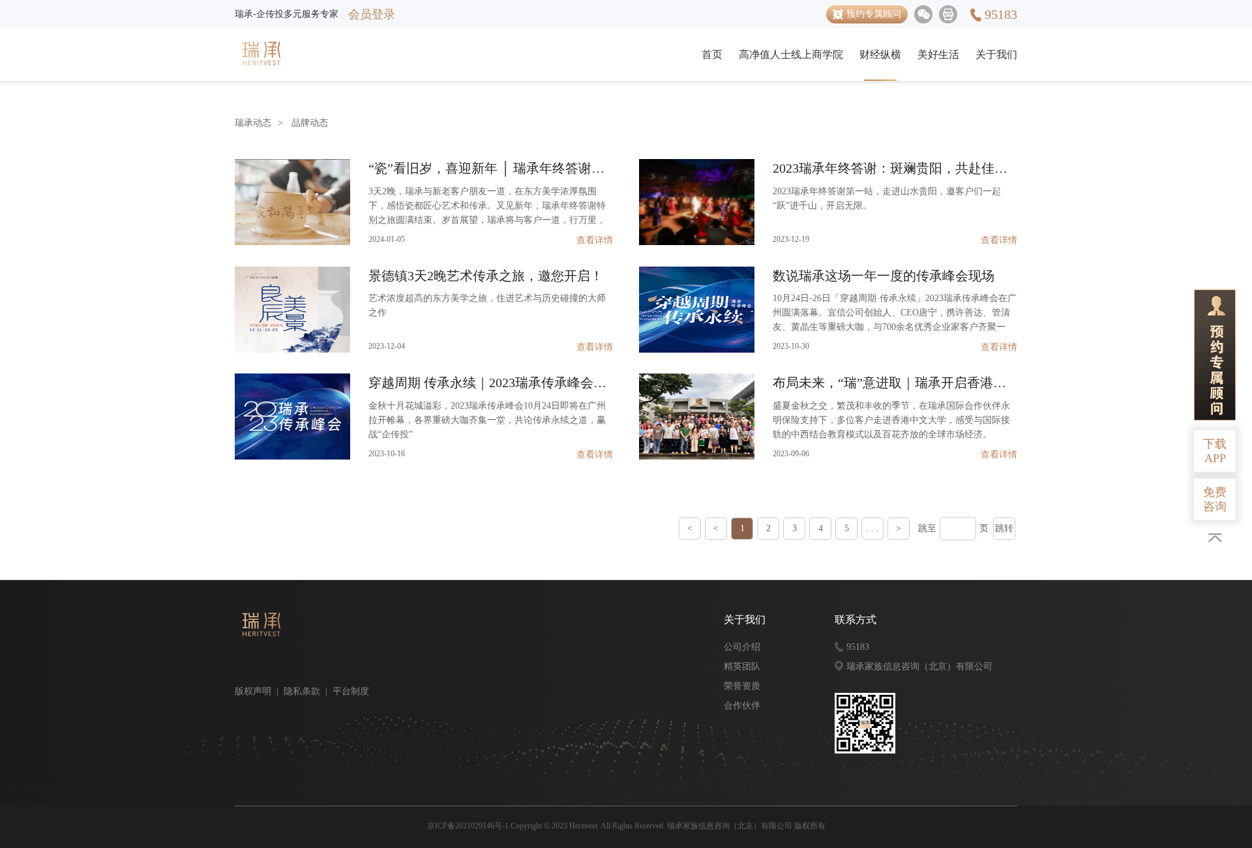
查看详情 (594, 240)
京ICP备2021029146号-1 (468, 825)
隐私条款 (302, 691)
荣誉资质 (742, 686)
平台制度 (351, 691)
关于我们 (996, 54)
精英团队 (742, 666)
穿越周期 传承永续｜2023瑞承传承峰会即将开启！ (490, 382)
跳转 (1004, 528)
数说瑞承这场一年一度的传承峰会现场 (883, 276)
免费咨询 (1215, 499)
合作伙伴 (742, 705)
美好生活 (938, 54)
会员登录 (371, 14)
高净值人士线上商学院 (791, 54)
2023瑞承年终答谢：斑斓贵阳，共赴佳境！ (895, 168)
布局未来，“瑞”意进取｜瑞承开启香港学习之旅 (895, 382)
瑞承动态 (253, 123)
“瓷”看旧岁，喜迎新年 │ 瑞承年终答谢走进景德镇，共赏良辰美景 (490, 168)
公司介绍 (742, 647)
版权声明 (253, 691)
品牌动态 (309, 123)
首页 (712, 54)
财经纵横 (880, 54)
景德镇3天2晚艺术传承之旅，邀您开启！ (485, 276)
